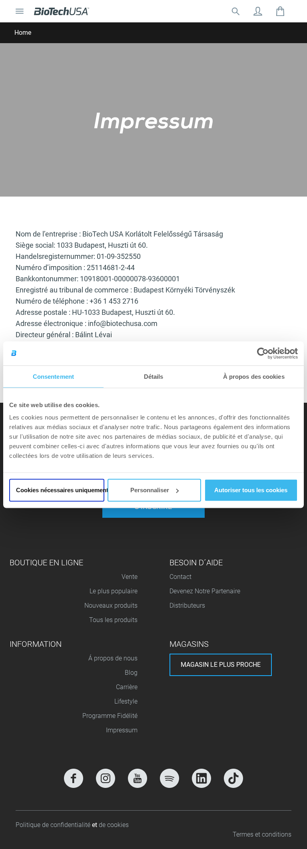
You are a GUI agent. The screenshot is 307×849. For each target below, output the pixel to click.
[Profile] (258, 11)
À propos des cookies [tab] (254, 376)
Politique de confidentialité (54, 825)
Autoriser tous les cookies (250, 490)
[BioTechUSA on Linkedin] (201, 778)
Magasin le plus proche (221, 664)
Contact (180, 577)
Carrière (127, 687)
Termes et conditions (262, 834)
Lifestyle (126, 701)
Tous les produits (113, 620)
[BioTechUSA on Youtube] (137, 778)
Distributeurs (187, 605)
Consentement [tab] (53, 376)
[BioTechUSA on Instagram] (105, 778)
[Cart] (280, 11)
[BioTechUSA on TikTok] (233, 778)
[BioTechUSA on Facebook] (73, 778)
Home (22, 32)
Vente (130, 577)
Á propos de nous (113, 658)
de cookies (114, 825)
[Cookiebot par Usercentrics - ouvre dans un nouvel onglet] (263, 353)
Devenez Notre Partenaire (204, 591)
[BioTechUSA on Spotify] (169, 778)
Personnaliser (149, 490)
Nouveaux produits (111, 605)
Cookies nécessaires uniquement (60, 490)
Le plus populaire (114, 591)
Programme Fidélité (110, 716)
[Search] (235, 11)
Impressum (122, 730)
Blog (131, 672)
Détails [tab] (153, 376)
